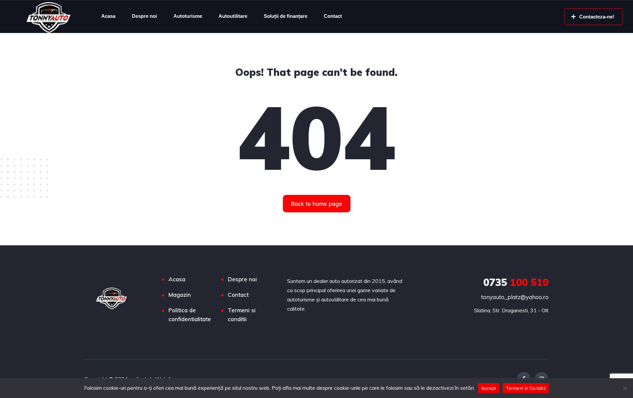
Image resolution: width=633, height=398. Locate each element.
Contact (333, 16)
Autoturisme (187, 16)
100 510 (516, 282)
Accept (489, 388)
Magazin (179, 294)
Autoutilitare (233, 16)
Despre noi (144, 16)
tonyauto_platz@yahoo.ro (515, 296)
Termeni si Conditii (526, 388)
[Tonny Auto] (48, 16)
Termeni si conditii (242, 314)
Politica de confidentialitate (189, 314)
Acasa (108, 16)
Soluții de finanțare (285, 16)
